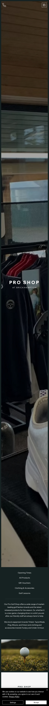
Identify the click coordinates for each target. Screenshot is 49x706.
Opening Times (24, 573)
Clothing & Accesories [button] (24, 588)
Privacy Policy (14, 696)
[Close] (46, 691)
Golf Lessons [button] (24, 593)
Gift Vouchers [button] (24, 583)
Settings (13, 702)
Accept (36, 702)
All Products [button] (24, 578)
